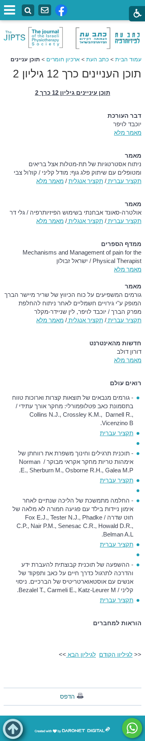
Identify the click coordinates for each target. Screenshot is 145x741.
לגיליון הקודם (116, 654)
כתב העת (97, 59)
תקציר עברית (123, 180)
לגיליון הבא (81, 654)
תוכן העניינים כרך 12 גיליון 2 (77, 74)
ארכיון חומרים (63, 59)
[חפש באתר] (28, 10)
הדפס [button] (67, 696)
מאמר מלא (127, 132)
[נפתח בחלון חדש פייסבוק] (61, 10)
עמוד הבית (128, 59)
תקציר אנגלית (85, 180)
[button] (13, 729)
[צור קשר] (44, 10)
